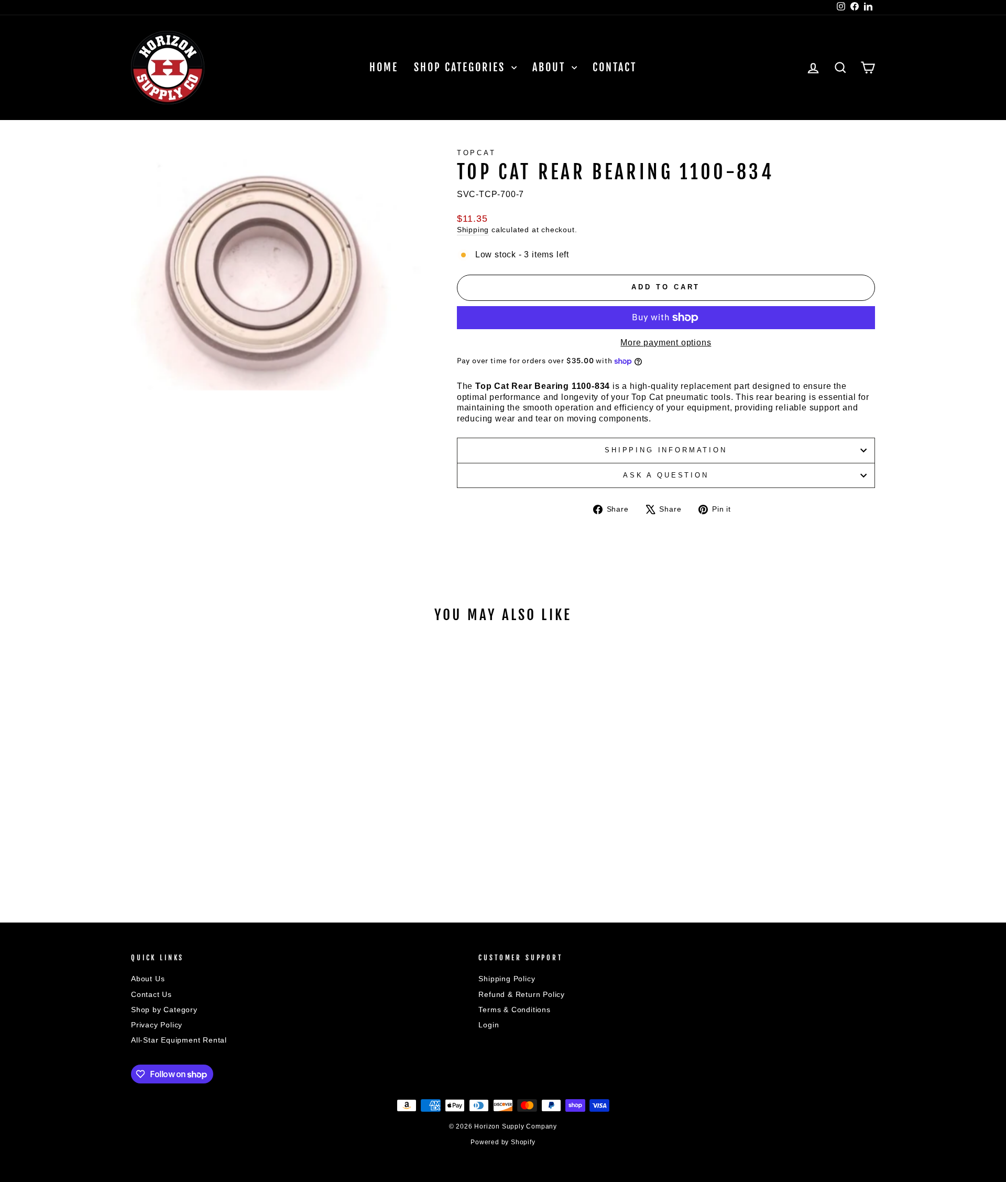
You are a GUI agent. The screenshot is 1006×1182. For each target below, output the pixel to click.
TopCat (476, 153)
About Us (148, 979)
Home (383, 67)
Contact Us (151, 995)
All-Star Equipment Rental (179, 1040)
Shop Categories (461, 67)
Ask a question (666, 475)
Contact (615, 67)
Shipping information (666, 450)
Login (488, 1025)
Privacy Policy (156, 1025)
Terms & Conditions (514, 1010)
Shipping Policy (506, 979)
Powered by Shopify (503, 1142)
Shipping (473, 230)
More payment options (665, 342)
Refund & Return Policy (521, 995)
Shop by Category (164, 1010)
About (550, 67)
